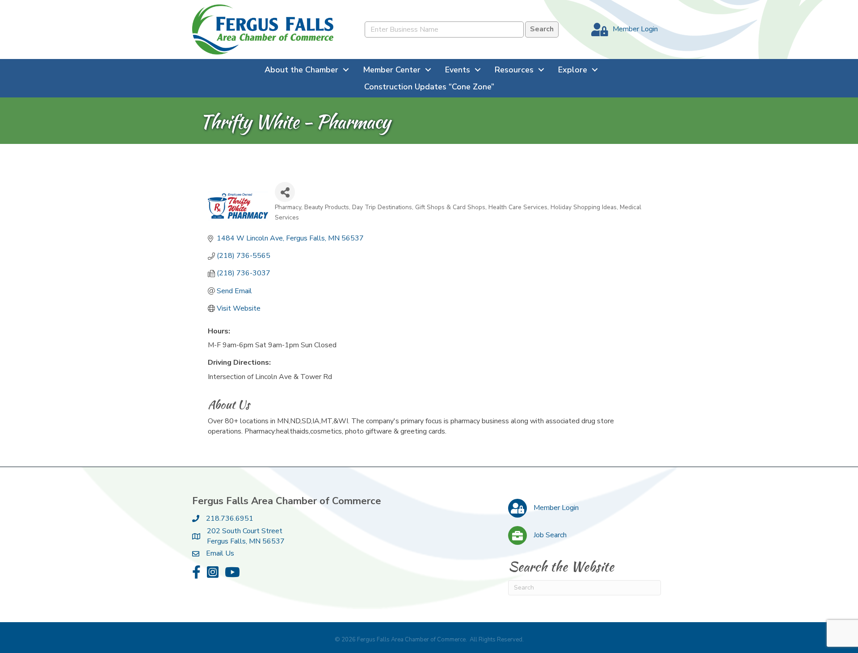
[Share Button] (285, 192)
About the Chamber (301, 69)
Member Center (392, 69)
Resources (514, 69)
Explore (572, 69)
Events (457, 69)
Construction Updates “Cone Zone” (429, 86)
